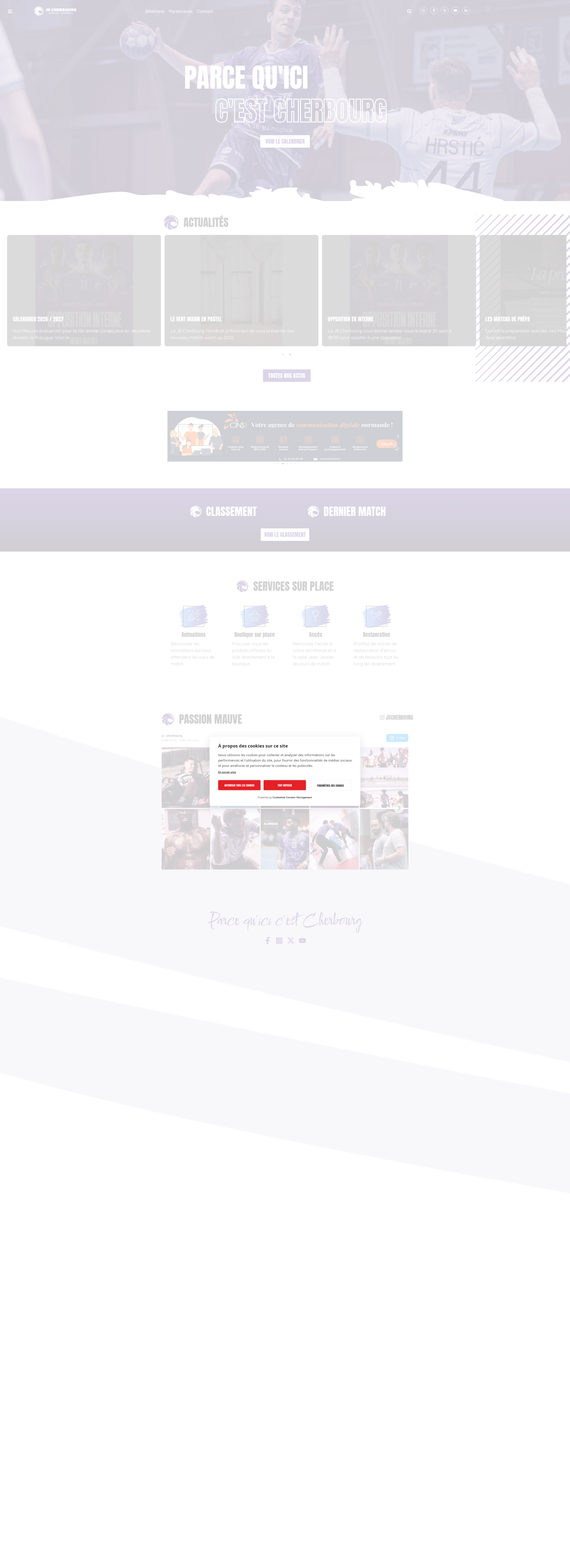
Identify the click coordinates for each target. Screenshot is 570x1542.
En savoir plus (227, 772)
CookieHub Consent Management (292, 797)
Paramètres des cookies (330, 785)
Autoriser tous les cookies (239, 785)
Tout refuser (285, 785)
